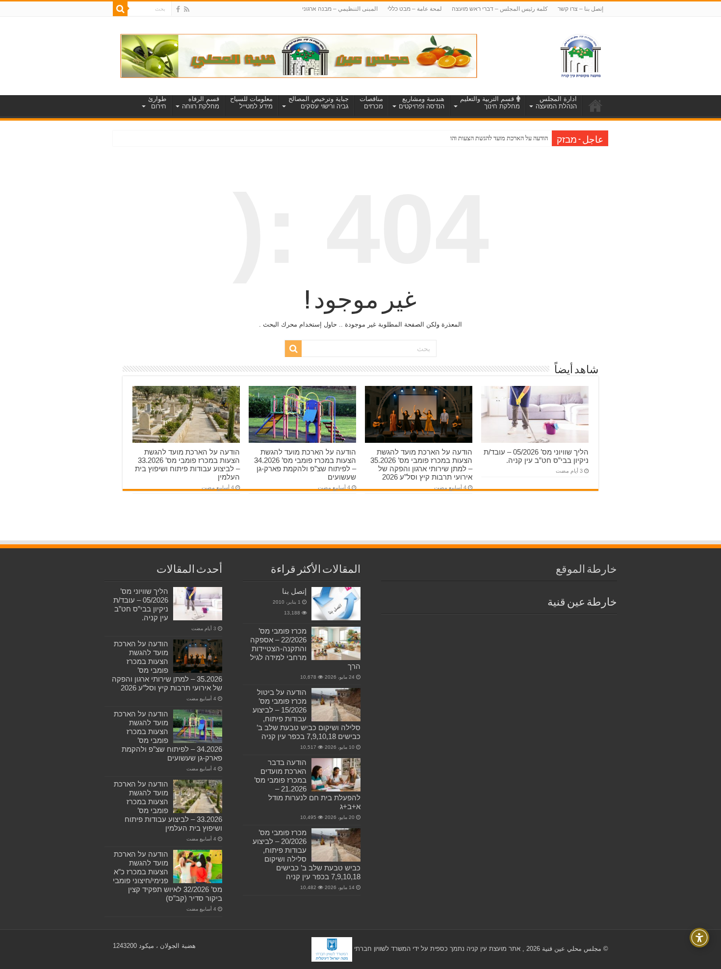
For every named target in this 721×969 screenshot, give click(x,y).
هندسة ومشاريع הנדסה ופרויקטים (421, 102)
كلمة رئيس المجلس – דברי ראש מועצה (500, 8)
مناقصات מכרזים (371, 102)
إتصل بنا (294, 591)
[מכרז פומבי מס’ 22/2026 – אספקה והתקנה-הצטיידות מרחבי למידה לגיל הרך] (335, 643)
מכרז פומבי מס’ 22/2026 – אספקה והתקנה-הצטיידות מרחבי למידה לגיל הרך (305, 648)
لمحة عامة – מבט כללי (414, 8)
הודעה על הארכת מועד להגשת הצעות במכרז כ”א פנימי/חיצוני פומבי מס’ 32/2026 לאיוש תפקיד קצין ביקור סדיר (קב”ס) (167, 876)
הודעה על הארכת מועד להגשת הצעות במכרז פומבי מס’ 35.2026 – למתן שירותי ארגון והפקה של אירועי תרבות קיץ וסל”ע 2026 (421, 464)
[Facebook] (178, 9)
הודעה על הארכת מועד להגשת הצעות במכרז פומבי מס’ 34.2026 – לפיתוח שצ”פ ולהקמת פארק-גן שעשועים (305, 464)
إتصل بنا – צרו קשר (580, 8)
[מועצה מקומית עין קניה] (581, 54)
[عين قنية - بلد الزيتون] (298, 55)
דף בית (595, 105)
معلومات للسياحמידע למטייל (251, 102)
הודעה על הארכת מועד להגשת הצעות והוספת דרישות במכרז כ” (472, 138)
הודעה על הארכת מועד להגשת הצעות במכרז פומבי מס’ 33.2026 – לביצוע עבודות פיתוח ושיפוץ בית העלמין (187, 464)
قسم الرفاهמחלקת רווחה (200, 102)
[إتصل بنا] (335, 603)
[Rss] (186, 9)
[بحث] (120, 8)
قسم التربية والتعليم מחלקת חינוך (490, 102)
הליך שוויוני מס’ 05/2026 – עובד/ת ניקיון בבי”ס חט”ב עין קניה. (536, 456)
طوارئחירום (157, 102)
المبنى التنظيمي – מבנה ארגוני (340, 8)
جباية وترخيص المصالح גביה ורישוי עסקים (318, 102)
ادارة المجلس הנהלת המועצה (556, 102)
